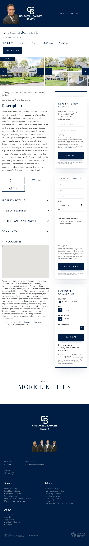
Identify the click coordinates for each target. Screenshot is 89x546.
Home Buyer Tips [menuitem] (11, 488)
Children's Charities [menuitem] (12, 522)
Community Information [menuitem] (14, 493)
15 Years (74, 302)
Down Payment (64, 315)
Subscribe (71, 156)
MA (19, 322)
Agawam (37, 322)
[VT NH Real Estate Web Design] (78, 535)
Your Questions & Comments (68, 218)
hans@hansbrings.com (34, 464)
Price (60, 307)
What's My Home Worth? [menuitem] (54, 493)
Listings (12, 322)
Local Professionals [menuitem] (12, 491)
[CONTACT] (12, 50)
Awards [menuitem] (7, 517)
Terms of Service (70, 274)
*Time (60, 210)
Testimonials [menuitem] (9, 519)
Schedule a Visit (77, 178)
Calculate (71, 337)
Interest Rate (63, 324)
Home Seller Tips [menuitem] (51, 488)
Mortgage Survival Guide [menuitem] (14, 501)
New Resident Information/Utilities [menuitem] (18, 498)
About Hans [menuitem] (9, 514)
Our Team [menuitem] (8, 524)
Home (4, 322)
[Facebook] (5, 473)
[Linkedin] (9, 473)
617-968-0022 (10, 464)
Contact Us (64, 178)
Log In (70, 13)
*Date (60, 202)
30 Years (64, 302)
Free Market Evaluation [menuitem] (54, 491)
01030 (7, 324)
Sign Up (61, 13)
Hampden (27, 322)
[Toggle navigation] (84, 13)
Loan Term (62, 299)
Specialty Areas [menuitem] (10, 496)
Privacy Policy (72, 148)
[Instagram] (13, 473)
